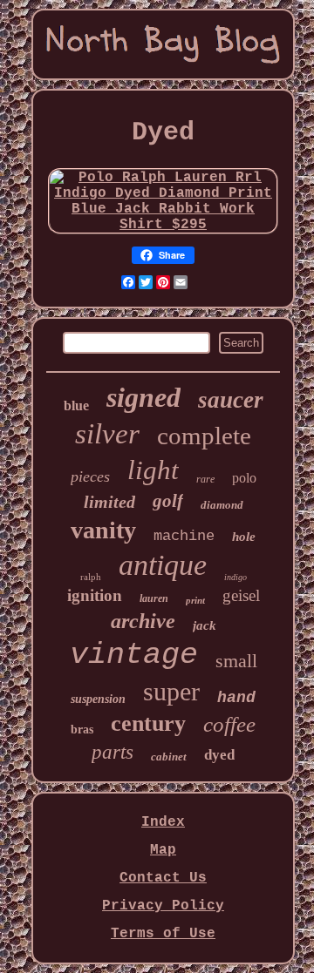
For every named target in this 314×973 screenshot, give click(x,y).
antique (163, 565)
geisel (241, 595)
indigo (235, 577)
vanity (103, 530)
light (153, 470)
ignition (94, 595)
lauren (154, 598)
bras (82, 729)
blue (76, 405)
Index (163, 822)
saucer (230, 400)
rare (205, 479)
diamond (222, 504)
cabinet (169, 756)
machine (184, 536)
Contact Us (163, 878)
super (171, 691)
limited (109, 501)
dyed (219, 755)
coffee (229, 724)
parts (112, 752)
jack (204, 625)
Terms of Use (163, 934)
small (236, 661)
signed (143, 397)
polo (244, 477)
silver (107, 433)
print (195, 600)
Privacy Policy (163, 906)
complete (204, 435)
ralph (90, 576)
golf (168, 500)
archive (143, 621)
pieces (90, 476)
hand (236, 697)
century (148, 723)
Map (163, 850)
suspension (98, 699)
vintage (134, 655)
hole (244, 537)
